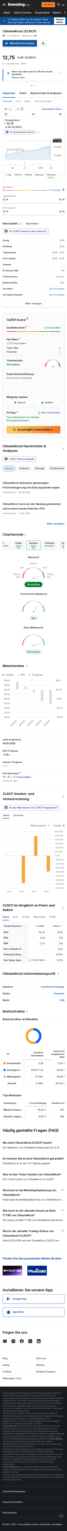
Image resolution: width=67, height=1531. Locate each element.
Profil (18, 101)
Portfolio (7, 1371)
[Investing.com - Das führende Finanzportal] (19, 5)
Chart (23, 93)
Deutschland (42, 12)
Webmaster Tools (12, 1378)
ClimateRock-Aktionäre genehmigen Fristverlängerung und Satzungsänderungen (31, 485)
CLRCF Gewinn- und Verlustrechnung (18, 796)
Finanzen (59, 993)
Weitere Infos (18, 77)
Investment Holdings (52, 986)
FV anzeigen (55, 190)
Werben (40, 1365)
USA (62, 1000)
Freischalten (38, 960)
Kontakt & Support (45, 1371)
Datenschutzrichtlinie (13, 1502)
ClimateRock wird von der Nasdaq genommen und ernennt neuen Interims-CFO (32, 506)
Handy (6, 1365)
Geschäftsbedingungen (14, 1491)
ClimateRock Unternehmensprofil (29, 974)
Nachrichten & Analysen (46, 93)
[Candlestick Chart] (6, 109)
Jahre (6, 815)
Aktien (7, 12)
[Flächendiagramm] (10, 109)
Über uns (41, 1358)
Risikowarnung (10, 1512)
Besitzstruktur (14, 1011)
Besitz (28, 101)
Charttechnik (13, 534)
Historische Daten (43, 101)
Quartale (18, 815)
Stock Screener (23, 12)
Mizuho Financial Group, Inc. (20, 1109)
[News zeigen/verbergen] (22, 109)
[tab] (18, 545)
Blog (5, 1358)
